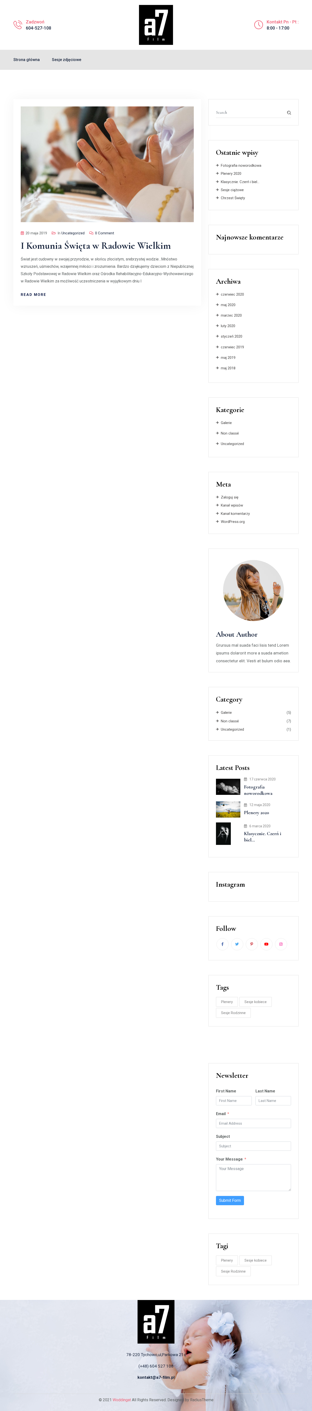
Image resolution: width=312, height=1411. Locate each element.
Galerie (226, 423)
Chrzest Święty (233, 198)
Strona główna (26, 59)
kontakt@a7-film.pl (156, 1377)
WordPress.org (233, 521)
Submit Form (230, 1200)
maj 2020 (228, 305)
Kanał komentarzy (235, 513)
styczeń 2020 (231, 336)
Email (221, 1113)
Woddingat (122, 1400)
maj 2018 (228, 368)
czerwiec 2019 (232, 347)
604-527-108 (38, 28)
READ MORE (33, 294)
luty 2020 (228, 326)
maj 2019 (228, 357)
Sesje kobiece (255, 1002)
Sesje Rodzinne (233, 1013)
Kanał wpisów (232, 505)
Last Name (265, 1091)
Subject (223, 1136)
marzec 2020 (231, 315)
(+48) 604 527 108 (156, 1366)
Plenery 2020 (231, 173)
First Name (226, 1091)
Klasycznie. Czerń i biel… (240, 182)
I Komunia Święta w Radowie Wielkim (96, 245)
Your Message (229, 1159)
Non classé (230, 433)
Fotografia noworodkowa (241, 165)
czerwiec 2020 (232, 294)
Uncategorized (73, 233)
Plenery (227, 1002)
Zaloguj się (229, 497)
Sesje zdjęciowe (66, 59)
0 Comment (104, 233)
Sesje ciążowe (232, 190)
